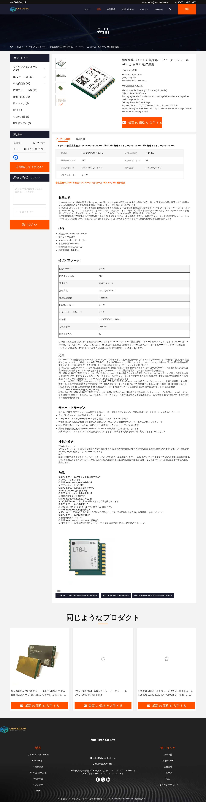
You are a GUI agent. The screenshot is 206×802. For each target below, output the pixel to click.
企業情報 (111, 9)
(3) (22, 123)
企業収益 (168, 754)
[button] (61, 104)
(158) (25, 68)
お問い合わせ (127, 9)
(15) (25, 90)
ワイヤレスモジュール (35, 47)
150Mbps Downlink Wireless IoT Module (153, 595)
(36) (23, 76)
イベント (144, 9)
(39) (21, 96)
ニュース (168, 772)
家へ (12, 47)
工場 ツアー (167, 760)
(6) (21, 103)
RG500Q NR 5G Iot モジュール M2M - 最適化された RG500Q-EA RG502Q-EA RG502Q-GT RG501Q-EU (111, 693)
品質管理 (168, 766)
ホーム (87, 9)
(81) (21, 83)
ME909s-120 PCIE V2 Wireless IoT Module (77, 595)
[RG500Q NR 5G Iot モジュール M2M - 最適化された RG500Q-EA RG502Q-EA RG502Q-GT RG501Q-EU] (112, 658)
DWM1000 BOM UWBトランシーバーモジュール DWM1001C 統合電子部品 (47, 693)
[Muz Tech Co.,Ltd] (19, 9)
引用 (187, 9)
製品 (99, 9)
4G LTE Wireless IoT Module (115, 595)
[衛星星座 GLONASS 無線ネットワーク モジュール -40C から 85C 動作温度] (93, 83)
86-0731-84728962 (186, 2)
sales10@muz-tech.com (157, 2)
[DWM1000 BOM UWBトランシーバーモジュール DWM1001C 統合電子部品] (49, 658)
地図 (168, 778)
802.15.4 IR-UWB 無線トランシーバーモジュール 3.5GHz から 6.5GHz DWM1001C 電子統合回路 (173, 693)
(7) (21, 116)
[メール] (16, 157)
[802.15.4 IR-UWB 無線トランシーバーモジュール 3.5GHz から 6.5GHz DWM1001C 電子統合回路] (175, 658)
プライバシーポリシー (168, 784)
